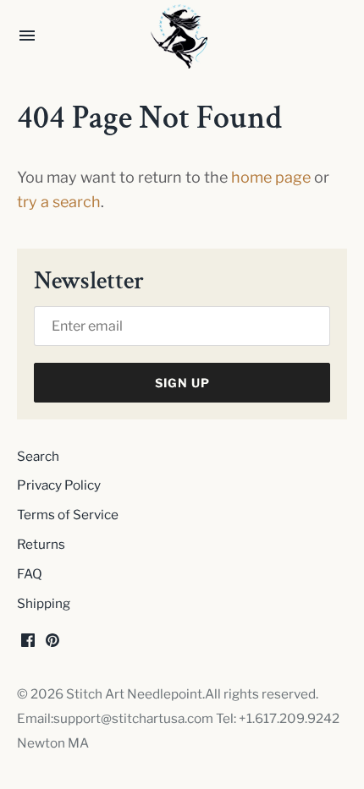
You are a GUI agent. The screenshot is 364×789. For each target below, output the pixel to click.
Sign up (182, 382)
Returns (41, 544)
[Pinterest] (52, 645)
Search (38, 456)
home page (271, 177)
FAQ (29, 574)
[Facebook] (28, 645)
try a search (59, 202)
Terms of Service (68, 515)
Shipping (43, 603)
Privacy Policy (59, 485)
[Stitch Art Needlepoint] (182, 36)
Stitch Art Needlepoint (134, 694)
